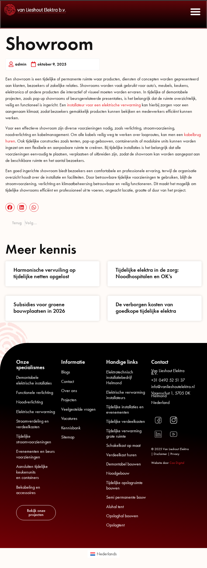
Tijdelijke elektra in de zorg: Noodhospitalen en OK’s (147, 273)
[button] (195, 12)
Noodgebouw (117, 473)
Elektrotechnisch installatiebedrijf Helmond (119, 377)
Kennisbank (71, 427)
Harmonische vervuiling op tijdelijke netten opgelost (44, 273)
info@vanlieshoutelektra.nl (173, 386)
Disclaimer (160, 454)
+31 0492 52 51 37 (168, 380)
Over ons (69, 390)
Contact (67, 381)
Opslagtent (115, 525)
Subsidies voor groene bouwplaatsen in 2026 (39, 307)
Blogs (65, 372)
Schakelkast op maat (123, 445)
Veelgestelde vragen (78, 409)
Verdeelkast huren (121, 454)
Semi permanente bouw (126, 497)
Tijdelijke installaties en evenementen (125, 409)
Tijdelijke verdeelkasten (125, 421)
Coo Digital (177, 463)
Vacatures (69, 418)
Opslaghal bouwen (122, 515)
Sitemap (67, 437)
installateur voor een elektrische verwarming (104, 104)
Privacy (175, 454)
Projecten (69, 399)
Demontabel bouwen (123, 464)
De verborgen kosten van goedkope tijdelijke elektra (146, 307)
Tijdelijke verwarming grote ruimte (124, 433)
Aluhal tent (115, 506)
